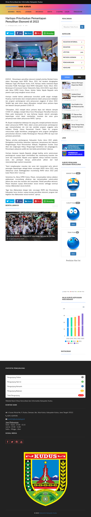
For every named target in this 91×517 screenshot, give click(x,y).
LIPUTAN (73, 52)
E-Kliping (59, 11)
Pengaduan (78, 11)
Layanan (28, 11)
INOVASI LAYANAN (72, 57)
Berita (49, 11)
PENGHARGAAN (72, 62)
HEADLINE (72, 67)
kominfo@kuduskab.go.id (16, 419)
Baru (79, 77)
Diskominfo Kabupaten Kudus (48, 513)
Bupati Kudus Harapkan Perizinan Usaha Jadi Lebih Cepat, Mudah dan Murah (55, 232)
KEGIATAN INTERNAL (72, 42)
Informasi (39, 11)
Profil (18, 11)
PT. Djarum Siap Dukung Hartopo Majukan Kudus (77, 117)
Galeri (67, 11)
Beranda (11, 11)
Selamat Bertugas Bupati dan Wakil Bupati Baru (77, 85)
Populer (67, 77)
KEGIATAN (72, 47)
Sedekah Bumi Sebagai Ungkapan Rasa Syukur (77, 97)
